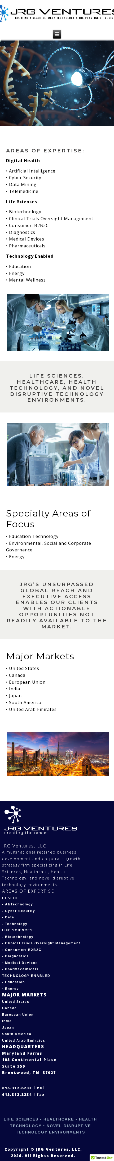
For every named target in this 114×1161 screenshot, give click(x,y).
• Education (13, 982)
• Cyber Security (18, 911)
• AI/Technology (17, 904)
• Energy (10, 989)
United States (15, 1002)
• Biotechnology (18, 937)
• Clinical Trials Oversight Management (41, 943)
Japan (8, 1028)
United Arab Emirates (23, 1040)
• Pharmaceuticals (20, 969)
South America (17, 1034)
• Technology (15, 924)
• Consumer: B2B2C (22, 950)
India (7, 1021)
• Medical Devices (20, 963)
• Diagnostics (15, 956)
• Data (8, 917)
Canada (9, 1008)
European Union (18, 1015)
